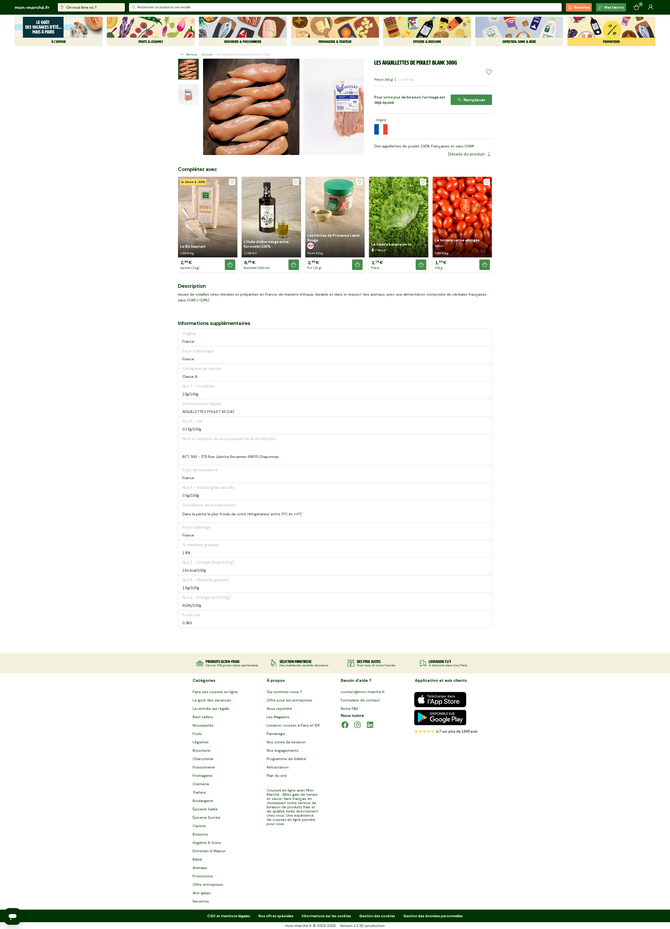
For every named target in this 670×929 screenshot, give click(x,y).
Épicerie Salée (205, 809)
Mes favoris (614, 7)
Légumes (201, 742)
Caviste (199, 825)
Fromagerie (203, 775)
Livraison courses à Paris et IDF (293, 725)
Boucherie (201, 750)
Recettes (582, 7)
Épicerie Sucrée (206, 817)
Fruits (197, 733)
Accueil (207, 54)
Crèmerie (201, 784)
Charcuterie (203, 758)
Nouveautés (203, 725)
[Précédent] (210, 107)
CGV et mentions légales (228, 916)
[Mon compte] (650, 7)
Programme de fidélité (286, 758)
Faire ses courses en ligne (215, 691)
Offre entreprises (208, 884)
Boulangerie (203, 800)
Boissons (200, 834)
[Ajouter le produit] (230, 264)
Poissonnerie (204, 767)
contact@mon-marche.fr (363, 691)
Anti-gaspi (201, 893)
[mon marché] (32, 7)
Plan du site (277, 775)
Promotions (203, 876)
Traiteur (199, 792)
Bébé (197, 859)
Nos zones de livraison (286, 742)
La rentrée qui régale (211, 708)
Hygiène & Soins (207, 842)
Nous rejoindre (279, 708)
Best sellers (203, 717)
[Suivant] (356, 107)
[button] (207, 224)
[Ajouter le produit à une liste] (489, 72)
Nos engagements (283, 750)
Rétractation (278, 767)
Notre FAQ (349, 708)
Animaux (200, 867)
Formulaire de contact (360, 700)
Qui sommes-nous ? (284, 691)
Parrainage (276, 733)
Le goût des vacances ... (213, 700)
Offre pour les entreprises (289, 700)
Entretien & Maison (209, 851)
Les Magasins (278, 717)
